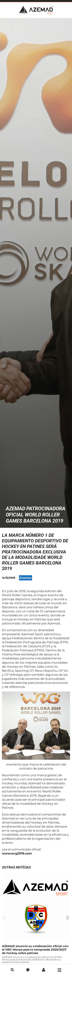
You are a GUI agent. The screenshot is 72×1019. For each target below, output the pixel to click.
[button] (4, 917)
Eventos (25, 578)
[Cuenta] (43, 970)
